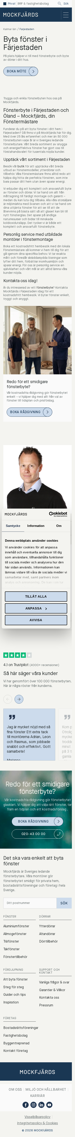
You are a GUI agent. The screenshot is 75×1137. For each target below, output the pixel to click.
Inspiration (11, 1002)
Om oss (15, 1089)
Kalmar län (9, 29)
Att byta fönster (15, 979)
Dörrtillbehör (48, 941)
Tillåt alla (36, 596)
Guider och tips (14, 994)
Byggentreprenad (16, 1043)
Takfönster (11, 949)
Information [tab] (35, 525)
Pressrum (46, 1005)
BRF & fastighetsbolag (33, 4)
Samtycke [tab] (13, 525)
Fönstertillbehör (15, 957)
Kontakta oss (49, 997)
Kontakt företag (15, 1051)
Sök (66, 4)
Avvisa (36, 620)
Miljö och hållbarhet (45, 1089)
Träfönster (11, 941)
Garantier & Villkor (52, 990)
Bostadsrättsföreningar (20, 1028)
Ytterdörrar (47, 926)
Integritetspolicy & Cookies (37, 1123)
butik (21, 166)
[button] (19, 699)
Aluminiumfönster (16, 926)
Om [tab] (58, 525)
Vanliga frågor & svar (54, 982)
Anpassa (33, 608)
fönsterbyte (44, 288)
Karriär (37, 1096)
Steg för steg (13, 987)
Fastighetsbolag (15, 1035)
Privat (12, 4)
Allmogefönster (14, 934)
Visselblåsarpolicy (37, 1117)
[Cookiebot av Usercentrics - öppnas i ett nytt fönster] (50, 514)
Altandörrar (47, 934)
